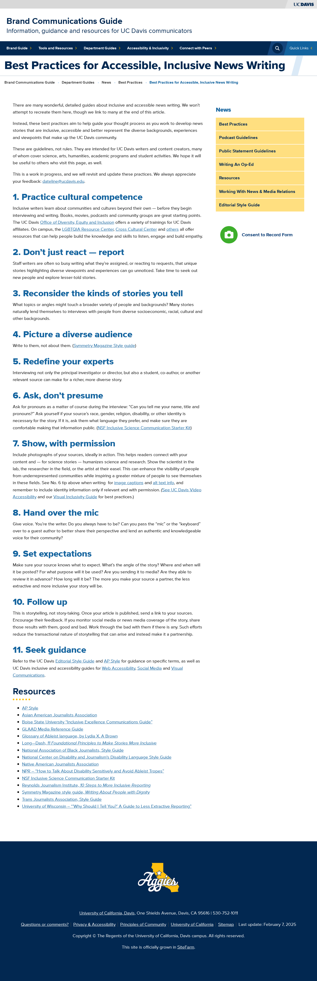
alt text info (163, 482)
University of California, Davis (107, 913)
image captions (128, 482)
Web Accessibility (118, 668)
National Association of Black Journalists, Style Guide (73, 750)
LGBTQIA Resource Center (87, 229)
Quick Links (299, 48)
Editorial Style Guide (74, 661)
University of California (192, 924)
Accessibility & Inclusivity (148, 48)
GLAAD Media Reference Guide (52, 729)
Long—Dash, (89, 743)
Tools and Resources (56, 48)
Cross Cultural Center (136, 229)
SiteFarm (185, 947)
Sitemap (226, 924)
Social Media (149, 668)
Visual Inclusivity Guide (75, 497)
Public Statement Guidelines (247, 151)
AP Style (112, 661)
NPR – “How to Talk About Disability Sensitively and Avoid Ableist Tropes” (93, 771)
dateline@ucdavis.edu (63, 181)
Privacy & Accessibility (94, 924)
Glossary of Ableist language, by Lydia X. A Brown (70, 736)
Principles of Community (143, 924)
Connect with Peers (196, 48)
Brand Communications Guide (64, 21)
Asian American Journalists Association (59, 715)
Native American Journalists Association (60, 764)
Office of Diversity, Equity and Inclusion (77, 222)
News (106, 82)
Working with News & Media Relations (257, 191)
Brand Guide (17, 48)
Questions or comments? (45, 924)
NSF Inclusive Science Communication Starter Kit (144, 428)
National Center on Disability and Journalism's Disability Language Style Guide (96, 757)
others (172, 229)
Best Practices (130, 82)
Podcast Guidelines (238, 137)
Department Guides (100, 48)
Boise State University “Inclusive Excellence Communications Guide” (87, 722)
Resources (229, 178)
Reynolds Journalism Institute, (86, 785)
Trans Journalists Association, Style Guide (62, 799)
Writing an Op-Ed (236, 164)
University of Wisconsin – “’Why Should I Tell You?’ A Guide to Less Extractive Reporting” (106, 806)
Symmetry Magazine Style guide (104, 345)
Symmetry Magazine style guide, (86, 792)
